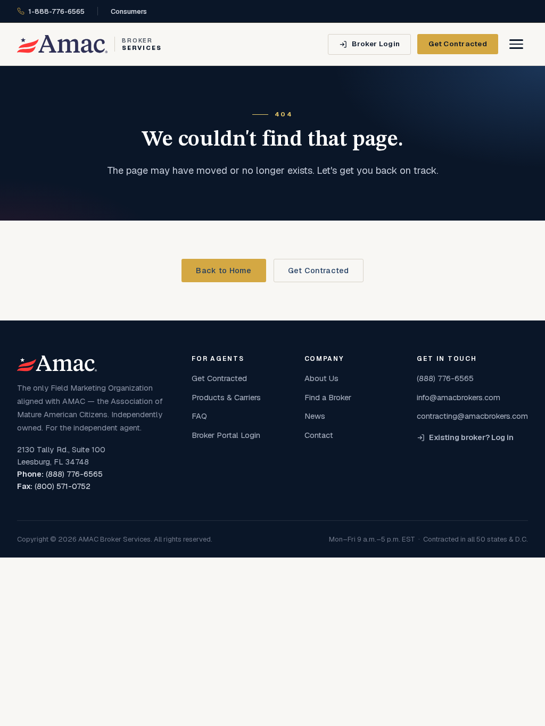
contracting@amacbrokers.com (472, 416)
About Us (321, 378)
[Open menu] (516, 44)
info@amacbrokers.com (458, 397)
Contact (318, 435)
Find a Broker (327, 397)
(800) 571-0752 (62, 486)
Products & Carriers (226, 397)
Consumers (129, 11)
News (314, 416)
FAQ (199, 416)
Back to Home (223, 270)
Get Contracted (457, 43)
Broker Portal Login (226, 435)
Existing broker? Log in (471, 437)
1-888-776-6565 (56, 11)
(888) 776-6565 (74, 474)
